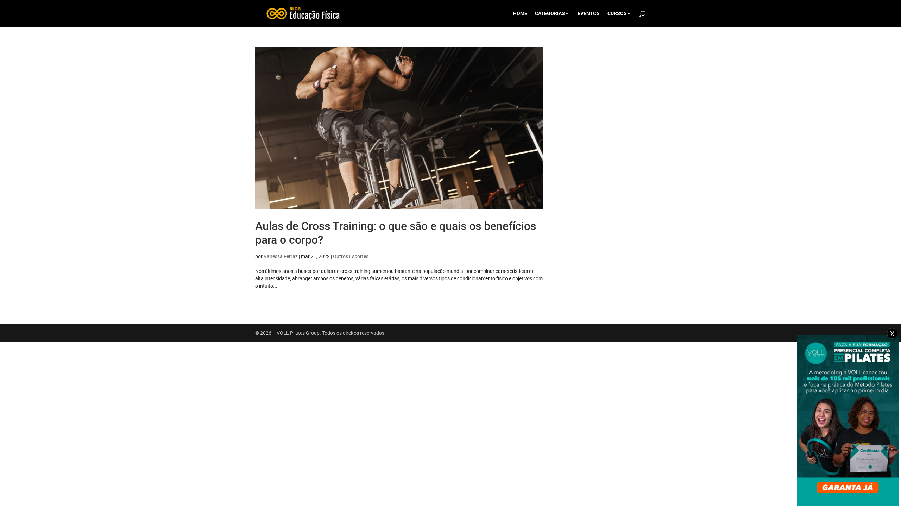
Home (520, 13)
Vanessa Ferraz (281, 256)
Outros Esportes (350, 256)
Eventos (589, 13)
